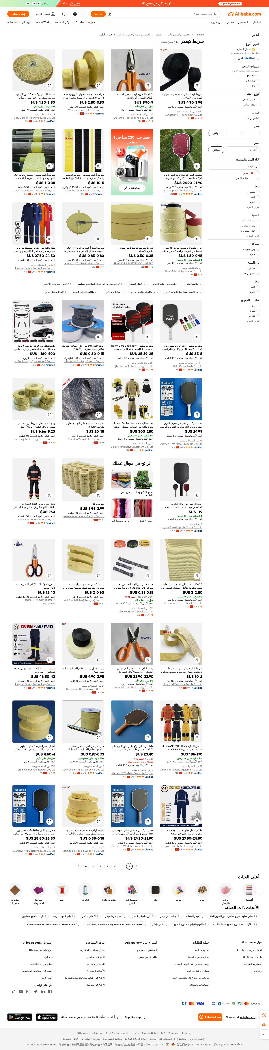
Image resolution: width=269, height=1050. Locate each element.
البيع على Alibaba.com (40, 950)
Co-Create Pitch (252, 956)
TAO (163, 1033)
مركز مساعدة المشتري (92, 950)
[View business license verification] (167, 1044)
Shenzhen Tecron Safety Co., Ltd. (36, 519)
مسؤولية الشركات (252, 963)
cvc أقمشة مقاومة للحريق (143, 292)
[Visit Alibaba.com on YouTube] (21, 991)
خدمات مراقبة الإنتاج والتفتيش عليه (190, 977)
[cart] (63, 14)
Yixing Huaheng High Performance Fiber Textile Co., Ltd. (181, 603)
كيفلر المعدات (192, 916)
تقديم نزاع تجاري (96, 963)
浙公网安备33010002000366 (194, 1044)
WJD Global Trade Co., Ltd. (187, 366)
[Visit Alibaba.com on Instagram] (28, 991)
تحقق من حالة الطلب (41, 963)
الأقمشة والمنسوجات (179, 34)
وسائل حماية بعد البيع (198, 970)
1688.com (96, 1033)
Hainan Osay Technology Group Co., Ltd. (33, 439)
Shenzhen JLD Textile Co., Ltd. (136, 611)
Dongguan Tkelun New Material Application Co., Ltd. (181, 271)
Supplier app (133, 1017)
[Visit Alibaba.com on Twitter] (35, 991)
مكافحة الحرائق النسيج (83, 292)
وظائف (258, 970)
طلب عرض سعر (148, 956)
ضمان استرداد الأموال (197, 956)
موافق (216, 133)
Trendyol (173, 1033)
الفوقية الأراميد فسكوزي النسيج (188, 924)
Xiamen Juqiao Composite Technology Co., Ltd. (181, 190)
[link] (264, 1015)
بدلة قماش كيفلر (168, 916)
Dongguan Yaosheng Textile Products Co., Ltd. (83, 263)
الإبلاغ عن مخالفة (96, 984)
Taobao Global (150, 1033)
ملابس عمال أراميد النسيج (164, 284)
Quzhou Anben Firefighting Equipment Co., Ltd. (132, 446)
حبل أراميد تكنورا (112, 292)
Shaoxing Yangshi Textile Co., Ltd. (85, 439)
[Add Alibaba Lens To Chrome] (210, 1017)
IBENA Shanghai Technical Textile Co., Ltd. (83, 190)
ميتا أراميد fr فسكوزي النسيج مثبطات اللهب (233, 924)
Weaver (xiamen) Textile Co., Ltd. (86, 110)
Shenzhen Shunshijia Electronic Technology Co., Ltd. (132, 366)
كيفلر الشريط (135, 284)
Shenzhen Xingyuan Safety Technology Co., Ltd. (33, 268)
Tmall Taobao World (117, 1033)
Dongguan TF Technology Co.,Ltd (183, 114)
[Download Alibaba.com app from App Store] (47, 1017)
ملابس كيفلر (192, 284)
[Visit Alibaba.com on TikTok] (13, 991)
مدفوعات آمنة (202, 950)
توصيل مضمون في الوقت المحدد (192, 963)
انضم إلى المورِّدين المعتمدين (37, 970)
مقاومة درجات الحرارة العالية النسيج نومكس (98, 284)
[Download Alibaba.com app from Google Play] (19, 1017)
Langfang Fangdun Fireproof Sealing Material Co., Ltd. (83, 361)
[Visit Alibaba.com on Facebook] (50, 991)
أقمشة (158, 34)
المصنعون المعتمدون (146, 950)
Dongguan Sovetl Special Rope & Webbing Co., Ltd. (33, 190)
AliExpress (82, 1033)
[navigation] (233, 451)
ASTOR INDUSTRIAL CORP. (39, 600)
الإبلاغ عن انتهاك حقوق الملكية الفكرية (85, 977)
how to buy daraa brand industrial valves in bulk (51, 924)
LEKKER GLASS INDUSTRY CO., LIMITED (132, 263)
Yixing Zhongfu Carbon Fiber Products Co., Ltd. (33, 117)
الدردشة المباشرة (95, 956)
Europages (188, 1033)
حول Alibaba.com (251, 942)
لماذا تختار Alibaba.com (249, 950)
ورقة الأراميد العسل (141, 916)
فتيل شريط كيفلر (113, 916)
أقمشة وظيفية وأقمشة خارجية (133, 34)
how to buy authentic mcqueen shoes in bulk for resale (114, 924)
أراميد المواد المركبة (62, 916)
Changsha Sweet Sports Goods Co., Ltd (181, 527)
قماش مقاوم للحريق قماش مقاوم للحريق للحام (231, 916)
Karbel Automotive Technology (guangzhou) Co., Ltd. (33, 361)
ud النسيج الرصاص (54, 292)
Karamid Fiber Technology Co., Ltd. (133, 117)
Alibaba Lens (247, 1017)
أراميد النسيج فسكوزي (32, 916)
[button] (109, 14)
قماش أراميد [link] (105, 34)
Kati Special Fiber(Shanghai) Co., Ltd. (83, 600)
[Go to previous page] (136, 866)
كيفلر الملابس (88, 916)
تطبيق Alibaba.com (72, 1017)
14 (85, 866)
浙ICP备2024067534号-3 (228, 1044)
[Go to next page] (78, 866)
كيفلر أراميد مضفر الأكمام (56, 284)
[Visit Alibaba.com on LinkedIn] (43, 991)
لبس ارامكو (158, 924)
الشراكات (47, 977)
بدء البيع (48, 956)
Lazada (135, 1033)
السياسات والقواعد (199, 984)
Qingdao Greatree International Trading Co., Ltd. (83, 516)
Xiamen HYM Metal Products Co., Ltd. (181, 443)
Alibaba (200, 34)
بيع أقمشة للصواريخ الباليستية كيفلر (181, 292)
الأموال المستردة (96, 970)
